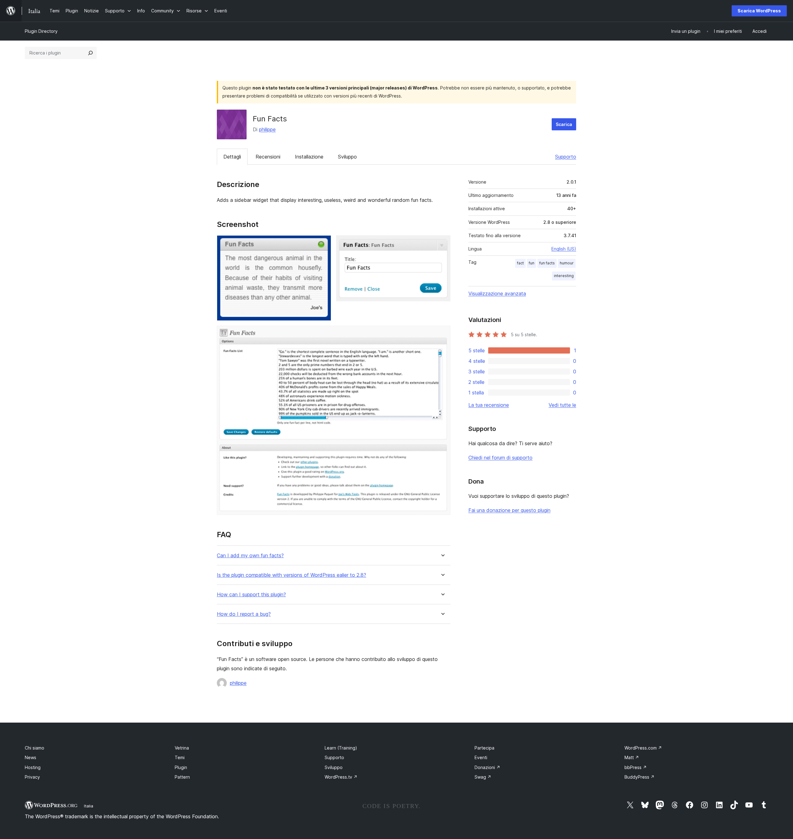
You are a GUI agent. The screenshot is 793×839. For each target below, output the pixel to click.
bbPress (635, 767)
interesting (564, 275)
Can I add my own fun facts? (250, 556)
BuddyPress (639, 777)
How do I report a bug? (244, 614)
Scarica (564, 124)
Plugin (181, 767)
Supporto (565, 157)
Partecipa (484, 747)
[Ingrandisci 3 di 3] (442, 334)
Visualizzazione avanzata (497, 293)
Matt (631, 757)
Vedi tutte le (562, 405)
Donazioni (487, 767)
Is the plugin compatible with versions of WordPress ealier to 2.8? (291, 575)
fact (520, 263)
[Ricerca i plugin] (90, 53)
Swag (483, 777)
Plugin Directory (41, 31)
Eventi (481, 757)
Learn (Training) (341, 747)
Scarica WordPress (759, 10)
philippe (267, 129)
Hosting (33, 767)
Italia (88, 805)
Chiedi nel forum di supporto (500, 457)
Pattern (182, 777)
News (30, 757)
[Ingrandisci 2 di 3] (442, 244)
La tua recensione (488, 405)
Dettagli (232, 157)
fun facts (547, 263)
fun (531, 263)
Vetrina (182, 747)
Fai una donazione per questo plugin (509, 510)
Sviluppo (347, 157)
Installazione (309, 157)
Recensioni (268, 157)
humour (567, 263)
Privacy (32, 777)
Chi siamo (34, 747)
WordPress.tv (341, 777)
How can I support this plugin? (251, 595)
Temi (180, 757)
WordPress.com (643, 747)
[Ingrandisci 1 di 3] (323, 244)
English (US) (563, 248)
